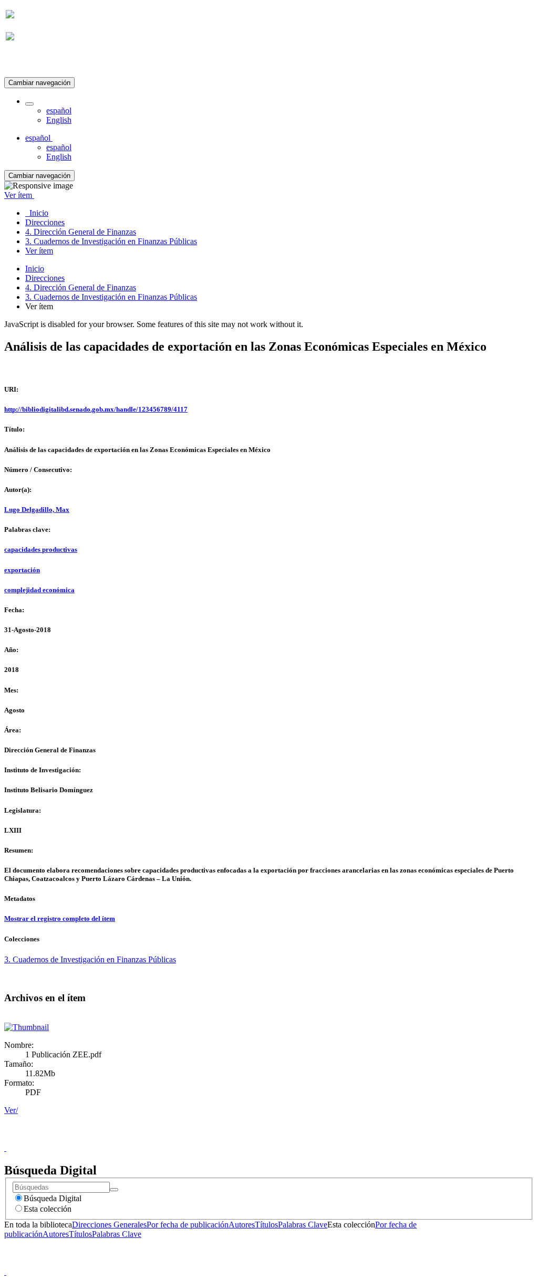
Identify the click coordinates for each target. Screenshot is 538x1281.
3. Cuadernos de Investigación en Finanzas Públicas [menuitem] (111, 241)
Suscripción (25, 62)
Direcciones (45, 278)
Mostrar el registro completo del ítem (59, 918)
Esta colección (47, 1208)
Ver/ (11, 1110)
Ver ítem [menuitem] (39, 250)
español (58, 110)
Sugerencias (287, 1138)
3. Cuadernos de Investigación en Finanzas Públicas (111, 296)
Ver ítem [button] (19, 195)
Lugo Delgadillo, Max (36, 509)
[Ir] (114, 1189)
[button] (29, 104)
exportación (22, 570)
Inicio (34, 268)
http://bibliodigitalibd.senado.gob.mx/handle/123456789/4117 (96, 409)
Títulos (266, 1224)
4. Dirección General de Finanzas (80, 287)
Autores (242, 1224)
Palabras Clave (302, 1224)
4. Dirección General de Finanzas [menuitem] (80, 231)
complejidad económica (39, 590)
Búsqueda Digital (52, 1198)
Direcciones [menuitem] (45, 222)
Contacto (246, 1138)
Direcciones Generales (109, 1224)
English (58, 120)
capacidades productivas (40, 549)
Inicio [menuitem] (36, 212)
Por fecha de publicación (188, 1224)
